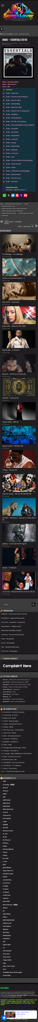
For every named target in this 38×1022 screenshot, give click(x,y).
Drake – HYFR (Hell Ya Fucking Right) (17, 171)
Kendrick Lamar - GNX (10, 759)
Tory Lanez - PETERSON (10, 739)
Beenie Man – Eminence (10, 350)
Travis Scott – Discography (9, 651)
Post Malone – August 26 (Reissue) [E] (12, 618)
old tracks (19, 1000)
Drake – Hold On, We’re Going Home (18, 111)
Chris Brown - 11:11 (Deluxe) (12, 765)
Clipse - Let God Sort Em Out (12, 756)
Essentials (10, 34)
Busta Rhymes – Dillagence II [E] (11, 626)
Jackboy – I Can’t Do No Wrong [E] (14, 544)
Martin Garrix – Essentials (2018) (13, 221)
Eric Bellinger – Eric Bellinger (12, 254)
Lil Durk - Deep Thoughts (10, 721)
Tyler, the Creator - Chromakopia (13, 730)
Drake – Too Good (12, 181)
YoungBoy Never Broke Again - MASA (14, 747)
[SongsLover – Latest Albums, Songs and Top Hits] (19, 11)
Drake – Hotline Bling (13, 104)
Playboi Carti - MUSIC (9, 718)
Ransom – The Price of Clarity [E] (14, 374)
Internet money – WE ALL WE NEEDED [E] (16, 494)
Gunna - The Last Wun (10, 768)
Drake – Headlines (12, 114)
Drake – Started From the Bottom (17, 97)
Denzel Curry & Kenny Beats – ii (13, 278)
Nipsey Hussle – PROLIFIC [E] (12, 446)
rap (28, 1001)
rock (32, 1001)
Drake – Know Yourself (13, 164)
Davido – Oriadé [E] (9, 568)
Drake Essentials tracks (26, 213)
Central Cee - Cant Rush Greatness (13, 712)
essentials (11, 1000)
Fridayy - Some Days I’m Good (12, 724)
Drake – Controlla (12, 139)
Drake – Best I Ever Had (13, 107)
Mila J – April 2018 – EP (26, 225)
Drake (26, 204)
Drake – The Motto (12, 128)
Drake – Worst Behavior (14, 118)
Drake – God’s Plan (12, 93)
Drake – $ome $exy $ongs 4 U (12, 736)
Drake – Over (10, 157)
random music (28, 1000)
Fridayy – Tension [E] (9, 470)
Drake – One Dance (12, 132)
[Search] (33, 604)
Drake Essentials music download (12, 211)
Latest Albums (13, 43)
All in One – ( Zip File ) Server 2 (16, 190)
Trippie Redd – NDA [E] (10, 422)
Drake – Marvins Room (13, 174)
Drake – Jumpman (12, 150)
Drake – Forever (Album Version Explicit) (19, 160)
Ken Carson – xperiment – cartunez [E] (13, 622)
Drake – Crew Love (12, 153)
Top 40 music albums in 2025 (15, 771)
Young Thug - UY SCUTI (10, 715)
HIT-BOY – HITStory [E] (10, 398)
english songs (4, 1003)
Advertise (18, 1019)
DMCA (12, 1019)
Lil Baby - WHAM (8, 727)
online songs (11, 1001)
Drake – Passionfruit (12, 135)
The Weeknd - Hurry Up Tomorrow (13, 762)
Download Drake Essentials (13, 204)
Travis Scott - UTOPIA (9, 733)
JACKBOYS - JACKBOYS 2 (10, 742)
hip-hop (19, 1001)
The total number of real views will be (15, 29)
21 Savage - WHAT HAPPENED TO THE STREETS (17, 753)
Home (3, 34)
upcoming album (16, 1003)
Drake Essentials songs (9, 213)
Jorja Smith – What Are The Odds (14, 326)
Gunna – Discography (8, 643)
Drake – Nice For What (13, 100)
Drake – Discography (7, 639)
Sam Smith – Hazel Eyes (10, 302)
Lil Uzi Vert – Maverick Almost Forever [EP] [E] (18, 592)
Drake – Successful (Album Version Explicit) (20, 125)
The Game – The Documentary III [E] (12, 634)
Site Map (24, 1019)
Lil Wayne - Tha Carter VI (10, 750)
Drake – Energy (11, 142)
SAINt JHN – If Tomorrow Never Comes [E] (14, 614)
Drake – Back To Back (13, 146)
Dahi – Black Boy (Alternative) (10, 647)
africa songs (27, 1003)
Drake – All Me (11, 167)
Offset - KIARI (7, 745)
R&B (24, 1001)
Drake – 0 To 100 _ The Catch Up (16, 121)
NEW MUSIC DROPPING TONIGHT (11, 630)
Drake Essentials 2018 (8, 206)
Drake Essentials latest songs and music (14, 208)
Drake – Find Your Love (13, 178)
